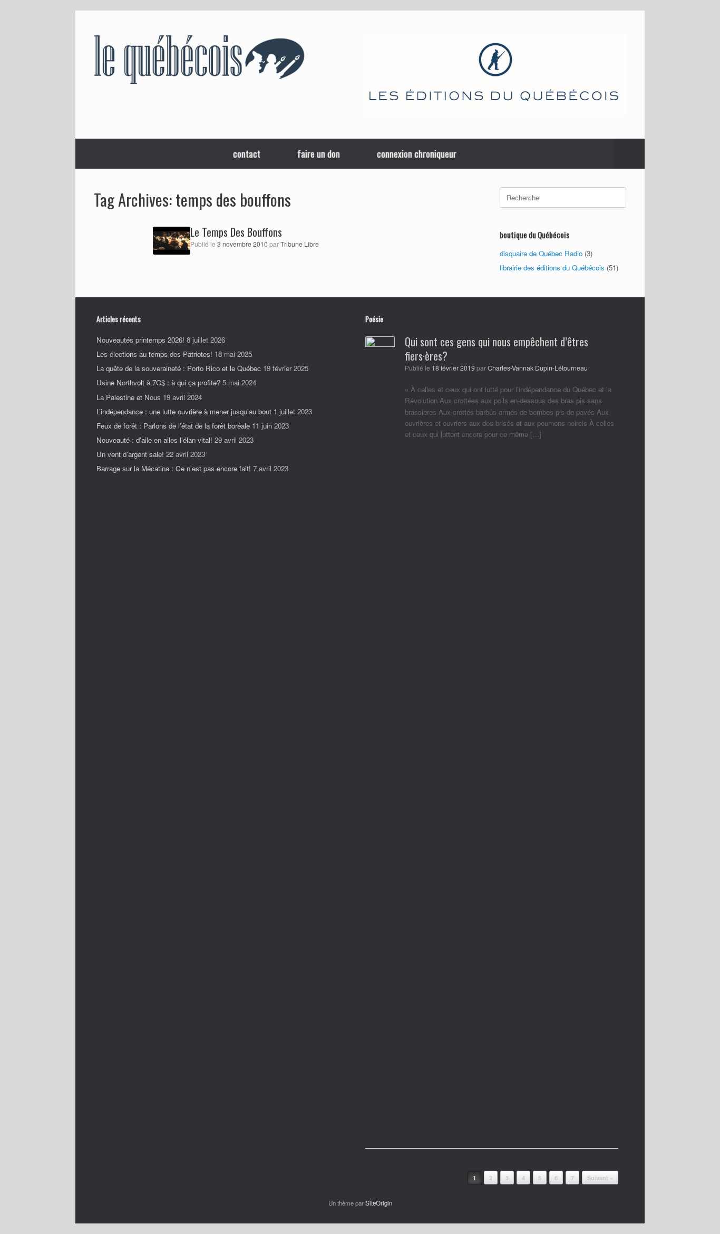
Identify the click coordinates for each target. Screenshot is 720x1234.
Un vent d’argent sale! (130, 454)
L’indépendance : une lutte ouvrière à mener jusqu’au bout (183, 411)
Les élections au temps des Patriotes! (154, 354)
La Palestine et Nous (128, 397)
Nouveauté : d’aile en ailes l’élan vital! (154, 440)
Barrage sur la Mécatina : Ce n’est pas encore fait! (173, 468)
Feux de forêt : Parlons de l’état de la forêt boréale (173, 426)
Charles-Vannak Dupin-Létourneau (538, 368)
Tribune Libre (299, 244)
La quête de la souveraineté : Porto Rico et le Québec (178, 368)
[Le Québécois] (199, 61)
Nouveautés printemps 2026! (140, 340)
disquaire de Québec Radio (541, 253)
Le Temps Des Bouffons (236, 232)
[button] (629, 154)
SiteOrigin (378, 1203)
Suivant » (600, 1178)
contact (246, 153)
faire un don (318, 153)
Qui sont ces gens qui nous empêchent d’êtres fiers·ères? (496, 349)
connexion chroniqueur (416, 153)
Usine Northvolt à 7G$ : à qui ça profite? (158, 382)
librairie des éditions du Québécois (552, 268)
